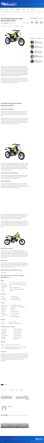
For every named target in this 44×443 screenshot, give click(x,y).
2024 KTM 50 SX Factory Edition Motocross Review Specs (14, 426)
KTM (14, 424)
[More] (22, 26)
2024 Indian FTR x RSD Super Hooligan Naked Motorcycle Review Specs (24, 426)
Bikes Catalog (10, 353)
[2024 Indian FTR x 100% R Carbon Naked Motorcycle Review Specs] (32, 61)
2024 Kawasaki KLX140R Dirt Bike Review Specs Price (5, 426)
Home (2, 15)
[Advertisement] (15, 57)
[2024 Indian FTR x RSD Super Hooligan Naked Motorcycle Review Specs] (24, 422)
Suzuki (5, 15)
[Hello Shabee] (2, 23)
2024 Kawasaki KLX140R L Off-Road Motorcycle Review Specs (39, 57)
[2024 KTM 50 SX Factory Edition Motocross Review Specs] (14, 422)
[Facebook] (35, 3)
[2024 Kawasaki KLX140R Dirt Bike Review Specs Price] (5, 422)
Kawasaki (5, 424)
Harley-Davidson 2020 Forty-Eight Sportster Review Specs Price (22, 398)
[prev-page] (1, 430)
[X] (40, 3)
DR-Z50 (14, 265)
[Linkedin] (37, 3)
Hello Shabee (9, 406)
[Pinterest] (39, 3)
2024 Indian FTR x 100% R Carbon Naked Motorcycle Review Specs (39, 61)
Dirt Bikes (5, 384)
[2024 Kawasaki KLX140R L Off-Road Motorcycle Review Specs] (32, 56)
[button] (1, 9)
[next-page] (3, 430)
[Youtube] (42, 3)
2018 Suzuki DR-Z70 (19, 122)
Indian (24, 424)
